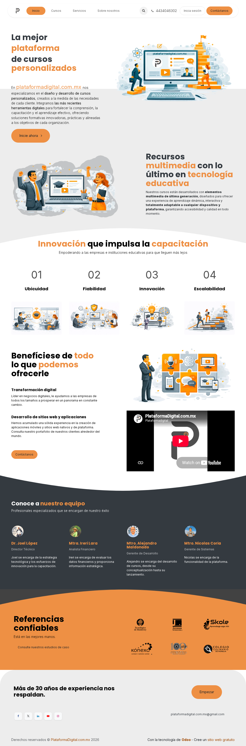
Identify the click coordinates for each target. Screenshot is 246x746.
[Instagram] (58, 716)
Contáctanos (219, 10)
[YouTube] (48, 716)
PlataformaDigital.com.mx (70, 740)
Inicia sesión (192, 10)
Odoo (186, 740)
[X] (28, 716)
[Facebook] (18, 716)
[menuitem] (35, 11)
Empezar (206, 692)
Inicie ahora (29, 135)
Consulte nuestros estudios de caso (43, 647)
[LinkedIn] (38, 716)
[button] (144, 11)
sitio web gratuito (221, 740)
